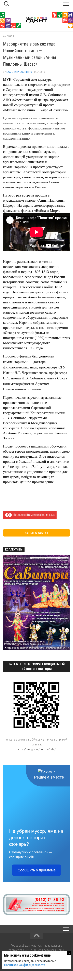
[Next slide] (64, 603)
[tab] (9, 648)
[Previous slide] (8, 603)
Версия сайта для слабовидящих (33, 515)
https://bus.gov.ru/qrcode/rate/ (36, 749)
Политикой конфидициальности (24, 965)
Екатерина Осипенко (19, 71)
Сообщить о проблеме (37, 870)
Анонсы (8, 36)
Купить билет (36, 532)
